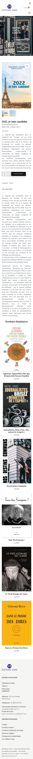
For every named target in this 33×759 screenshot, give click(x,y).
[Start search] (29, 12)
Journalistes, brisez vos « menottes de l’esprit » (16, 431)
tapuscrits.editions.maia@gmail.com (14, 714)
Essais (11, 183)
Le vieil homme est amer (16, 594)
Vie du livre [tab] (7, 189)
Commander (18, 174)
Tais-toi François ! (16, 540)
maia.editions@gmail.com (10, 709)
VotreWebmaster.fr (10, 756)
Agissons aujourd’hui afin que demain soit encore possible (16, 375)
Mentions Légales (14, 754)
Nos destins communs (16, 486)
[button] (30, 3)
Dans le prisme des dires (16, 648)
